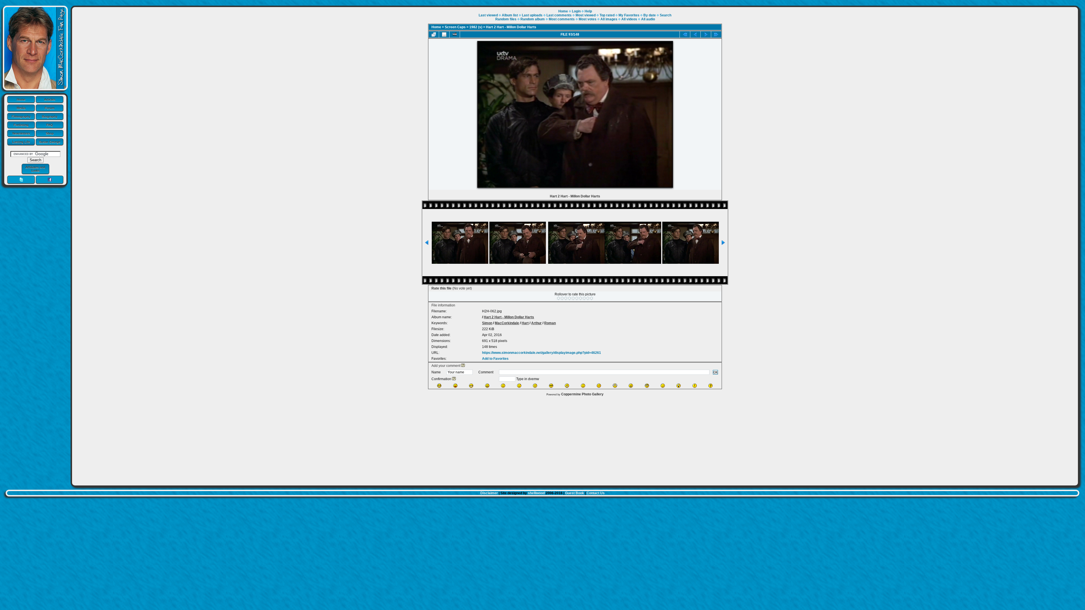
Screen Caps (455, 27)
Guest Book (574, 493)
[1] (558, 298)
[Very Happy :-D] (471, 386)
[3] (566, 298)
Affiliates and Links (35, 168)
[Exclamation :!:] (695, 386)
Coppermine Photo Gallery (582, 394)
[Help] (463, 366)
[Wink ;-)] (663, 386)
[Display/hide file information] (444, 34)
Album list (510, 15)
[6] (577, 298)
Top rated (607, 15)
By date (649, 15)
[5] (573, 298)
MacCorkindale (507, 323)
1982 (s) (475, 27)
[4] (569, 298)
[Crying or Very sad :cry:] (535, 386)
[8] (584, 298)
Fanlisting (21, 125)
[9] (588, 298)
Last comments (559, 15)
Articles (49, 99)
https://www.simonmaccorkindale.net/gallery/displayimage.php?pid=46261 (541, 353)
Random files (506, 19)
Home (21, 99)
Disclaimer (489, 493)
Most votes (587, 19)
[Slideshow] (455, 34)
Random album (532, 19)
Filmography (21, 116)
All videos (629, 19)
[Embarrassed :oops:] (599, 386)
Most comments (562, 19)
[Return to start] (685, 34)
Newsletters (21, 133)
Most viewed (586, 15)
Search (665, 15)
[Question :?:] (710, 386)
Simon (487, 323)
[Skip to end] (716, 34)
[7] (580, 298)
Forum (50, 108)
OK (715, 372)
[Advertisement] (575, 439)
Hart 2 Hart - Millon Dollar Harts (511, 27)
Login (576, 11)
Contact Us (596, 493)
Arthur (536, 323)
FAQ (49, 125)
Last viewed (488, 15)
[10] (591, 298)
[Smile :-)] (487, 386)
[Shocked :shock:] (615, 386)
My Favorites (629, 15)
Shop (50, 133)
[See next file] (706, 34)
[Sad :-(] (519, 386)
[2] (562, 298)
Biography (49, 116)
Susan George (49, 141)
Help (588, 11)
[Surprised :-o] (567, 386)
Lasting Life (21, 141)
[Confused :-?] (583, 386)
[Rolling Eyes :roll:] (647, 386)
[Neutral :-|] (503, 386)
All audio (648, 19)
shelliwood (536, 493)
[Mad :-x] (631, 386)
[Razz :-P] (455, 386)
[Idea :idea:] (678, 386)
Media (21, 108)
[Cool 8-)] (551, 386)
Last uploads (532, 15)
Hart (525, 323)
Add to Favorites (495, 359)
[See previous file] (695, 34)
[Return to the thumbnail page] (434, 34)
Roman (550, 323)
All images (608, 19)
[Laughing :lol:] (439, 386)
